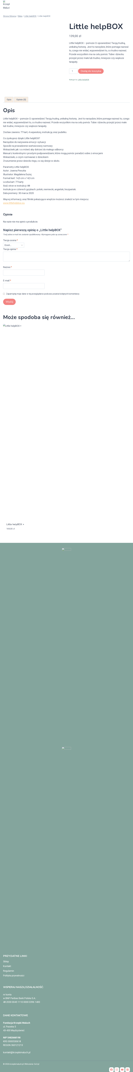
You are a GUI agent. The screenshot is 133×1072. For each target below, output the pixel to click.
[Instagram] (116, 1069)
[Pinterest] (127, 1069)
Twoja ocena (10, 240)
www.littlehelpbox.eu (14, 203)
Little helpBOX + (15, 524)
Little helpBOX (83, 80)
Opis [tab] (9, 99)
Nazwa (7, 267)
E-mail (7, 280)
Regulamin (8, 970)
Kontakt (7, 966)
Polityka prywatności (13, 975)
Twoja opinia (10, 249)
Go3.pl (36, 1064)
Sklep (6, 961)
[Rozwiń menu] (127, 5)
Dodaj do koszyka (91, 71)
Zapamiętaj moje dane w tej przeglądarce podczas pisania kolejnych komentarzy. (43, 294)
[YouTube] (122, 1069)
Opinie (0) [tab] (21, 99)
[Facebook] (111, 1069)
